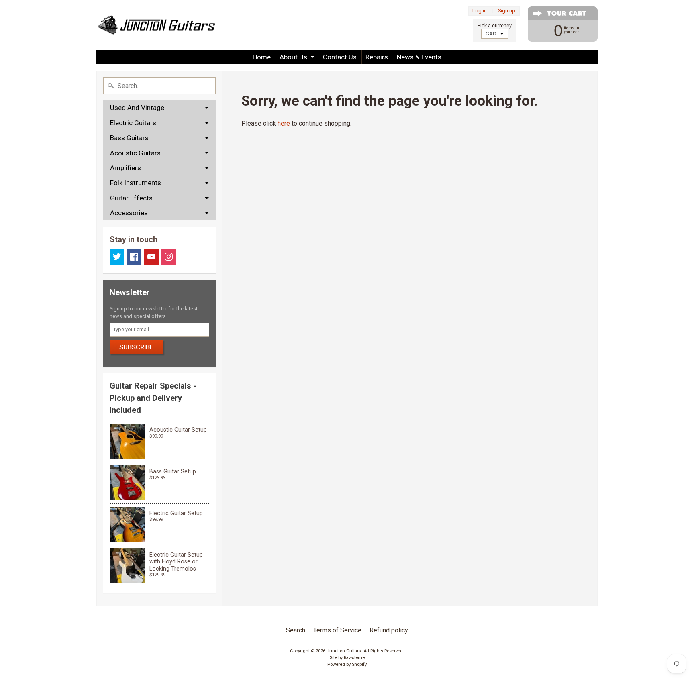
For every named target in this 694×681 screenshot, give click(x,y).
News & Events (419, 57)
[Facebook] (134, 257)
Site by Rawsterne (347, 657)
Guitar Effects (131, 198)
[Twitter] (117, 257)
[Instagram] (168, 257)
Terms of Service (337, 630)
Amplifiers (125, 168)
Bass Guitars (129, 138)
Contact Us (340, 57)
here (284, 123)
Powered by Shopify (347, 664)
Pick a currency (495, 25)
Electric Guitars (133, 123)
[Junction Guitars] (156, 24)
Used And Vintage (137, 108)
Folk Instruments (135, 183)
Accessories (129, 213)
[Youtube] (151, 257)
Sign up (506, 11)
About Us (293, 57)
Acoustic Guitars (135, 153)
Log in (479, 11)
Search (295, 630)
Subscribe (136, 347)
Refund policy (388, 630)
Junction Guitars (344, 651)
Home (262, 57)
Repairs (376, 57)
